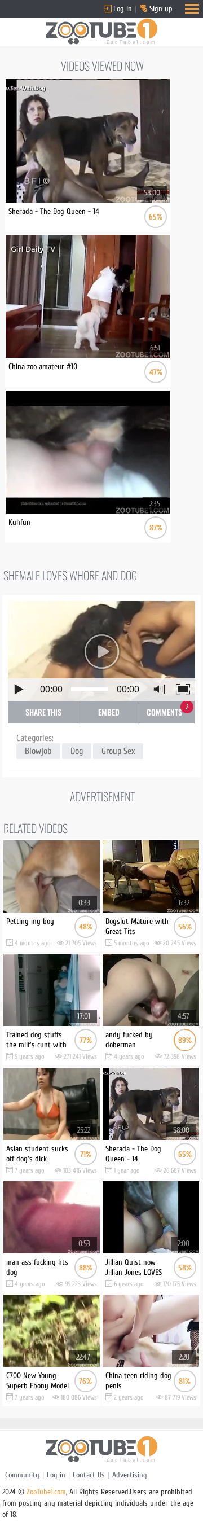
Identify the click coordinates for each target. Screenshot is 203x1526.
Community (22, 1475)
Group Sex (118, 751)
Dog (76, 751)
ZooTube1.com (46, 1492)
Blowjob (38, 751)
